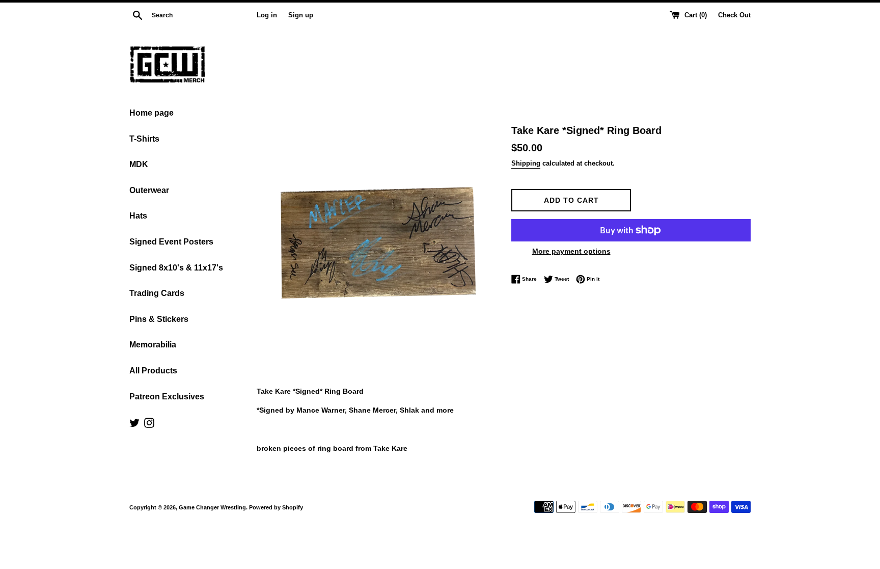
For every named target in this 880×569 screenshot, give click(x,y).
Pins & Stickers (158, 319)
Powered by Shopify (276, 507)
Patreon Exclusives (166, 396)
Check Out (734, 15)
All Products (153, 370)
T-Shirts (144, 138)
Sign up (300, 15)
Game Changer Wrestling (212, 507)
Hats (138, 215)
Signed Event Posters (171, 241)
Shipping (525, 163)
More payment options (571, 251)
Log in (267, 15)
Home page (151, 113)
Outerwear (149, 190)
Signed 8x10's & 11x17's (176, 267)
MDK (138, 164)
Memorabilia (152, 344)
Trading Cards (156, 293)
